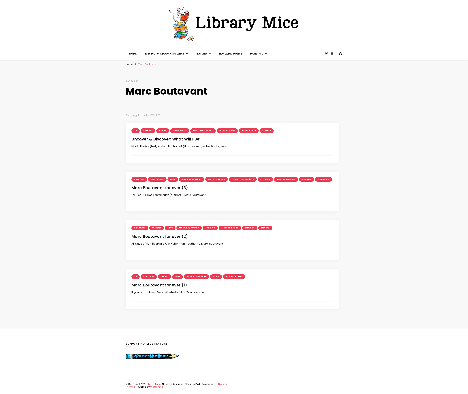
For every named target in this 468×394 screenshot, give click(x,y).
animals (148, 131)
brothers (140, 228)
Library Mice (154, 384)
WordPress (156, 386)
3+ (135, 131)
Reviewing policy (230, 53)
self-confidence (286, 179)
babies (163, 131)
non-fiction (248, 131)
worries (306, 179)
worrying (323, 179)
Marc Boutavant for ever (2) (159, 236)
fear (172, 179)
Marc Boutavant (203, 131)
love (170, 228)
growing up (180, 131)
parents (210, 228)
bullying (139, 179)
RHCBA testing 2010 (242, 179)
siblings (249, 228)
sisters (265, 228)
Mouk (216, 276)
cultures (148, 276)
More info (257, 53)
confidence (157, 179)
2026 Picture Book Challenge (164, 53)
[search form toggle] (340, 54)
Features (202, 53)
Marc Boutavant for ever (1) (159, 285)
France (165, 276)
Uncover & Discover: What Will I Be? (166, 139)
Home (133, 53)
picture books (216, 179)
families (156, 228)
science (266, 131)
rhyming (265, 179)
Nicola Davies (227, 131)
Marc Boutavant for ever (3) (159, 187)
